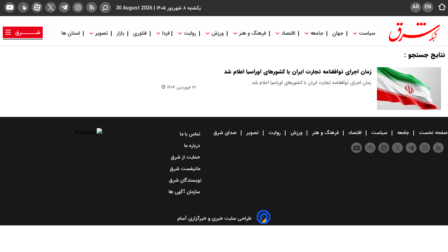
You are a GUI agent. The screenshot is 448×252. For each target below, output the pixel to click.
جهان (338, 33)
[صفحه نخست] (440, 7)
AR (415, 7)
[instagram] (77, 7)
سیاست (367, 33)
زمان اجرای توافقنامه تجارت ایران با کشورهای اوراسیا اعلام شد (297, 71)
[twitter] (50, 7)
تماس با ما (191, 134)
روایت (189, 33)
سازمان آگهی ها (185, 192)
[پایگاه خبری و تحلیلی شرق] (413, 41)
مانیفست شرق (186, 169)
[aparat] (36, 7)
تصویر (101, 33)
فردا (165, 33)
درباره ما (193, 145)
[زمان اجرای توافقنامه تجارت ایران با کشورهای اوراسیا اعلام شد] (409, 88)
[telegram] (64, 7)
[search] (105, 7)
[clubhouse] (23, 7)
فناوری (140, 33)
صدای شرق (226, 132)
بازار (120, 33)
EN (428, 7)
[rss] (91, 7)
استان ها (71, 33)
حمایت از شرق (186, 157)
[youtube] (9, 7)
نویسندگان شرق (185, 180)
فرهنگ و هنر (252, 33)
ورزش (217, 33)
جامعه (317, 33)
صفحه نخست (433, 132)
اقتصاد (288, 33)
